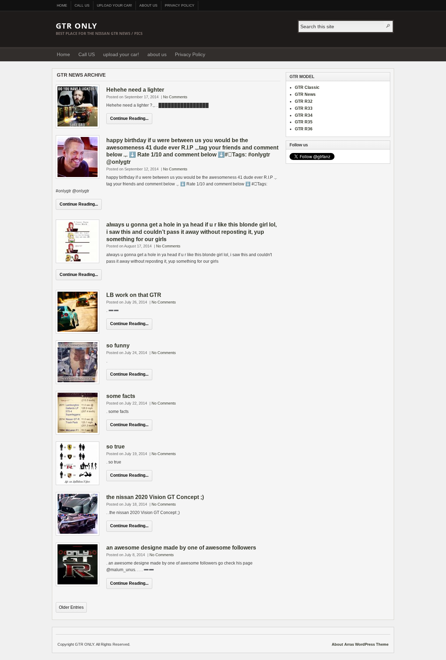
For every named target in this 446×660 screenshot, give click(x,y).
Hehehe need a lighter (135, 90)
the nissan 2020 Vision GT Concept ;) (155, 497)
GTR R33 (304, 108)
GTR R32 (304, 101)
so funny (118, 345)
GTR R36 (304, 128)
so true (115, 447)
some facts (120, 396)
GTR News (305, 94)
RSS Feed (377, 54)
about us (148, 5)
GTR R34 (304, 115)
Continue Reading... (129, 118)
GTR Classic (307, 87)
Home (62, 5)
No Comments (175, 97)
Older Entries (71, 607)
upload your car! (114, 5)
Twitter (386, 54)
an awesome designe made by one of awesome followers (181, 548)
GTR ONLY (76, 25)
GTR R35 (304, 122)
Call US (82, 5)
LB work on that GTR (133, 295)
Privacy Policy (179, 5)
